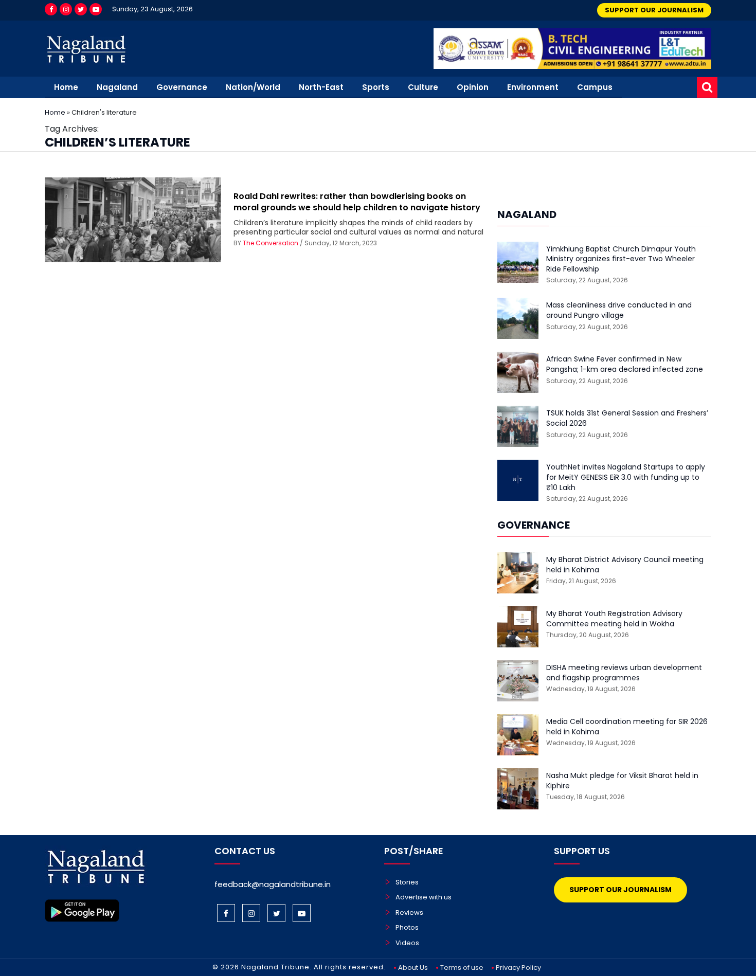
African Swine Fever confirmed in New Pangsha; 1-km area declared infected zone (624, 364)
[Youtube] (95, 9)
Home (66, 87)
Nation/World (253, 87)
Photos (407, 927)
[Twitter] (81, 9)
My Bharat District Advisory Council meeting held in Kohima (625, 565)
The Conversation (270, 243)
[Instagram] (66, 9)
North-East (321, 87)
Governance (181, 87)
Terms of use (461, 967)
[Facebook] (51, 9)
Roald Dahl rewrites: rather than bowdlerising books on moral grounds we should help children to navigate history (356, 201)
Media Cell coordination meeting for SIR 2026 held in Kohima (627, 727)
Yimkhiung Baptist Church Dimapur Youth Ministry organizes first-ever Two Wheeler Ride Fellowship (621, 259)
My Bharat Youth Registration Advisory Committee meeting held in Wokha (614, 619)
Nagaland (117, 87)
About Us (413, 967)
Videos (407, 943)
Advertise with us (423, 897)
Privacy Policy (518, 967)
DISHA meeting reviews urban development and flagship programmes (624, 673)
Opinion (473, 87)
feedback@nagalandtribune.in (272, 884)
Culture (423, 87)
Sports (375, 87)
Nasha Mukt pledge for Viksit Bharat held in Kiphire (622, 781)
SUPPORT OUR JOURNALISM (654, 10)
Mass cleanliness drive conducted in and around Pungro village (619, 310)
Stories (407, 882)
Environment (533, 87)
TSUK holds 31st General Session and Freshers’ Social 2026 (627, 418)
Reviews (409, 912)
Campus (595, 87)
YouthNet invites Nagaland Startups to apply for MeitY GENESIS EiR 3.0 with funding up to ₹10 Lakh (625, 477)
